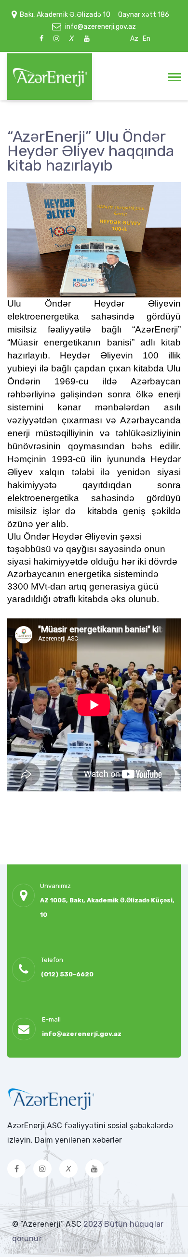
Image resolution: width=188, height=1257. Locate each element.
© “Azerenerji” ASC (47, 1224)
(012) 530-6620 (67, 974)
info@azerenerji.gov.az (100, 27)
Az (134, 39)
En (146, 39)
